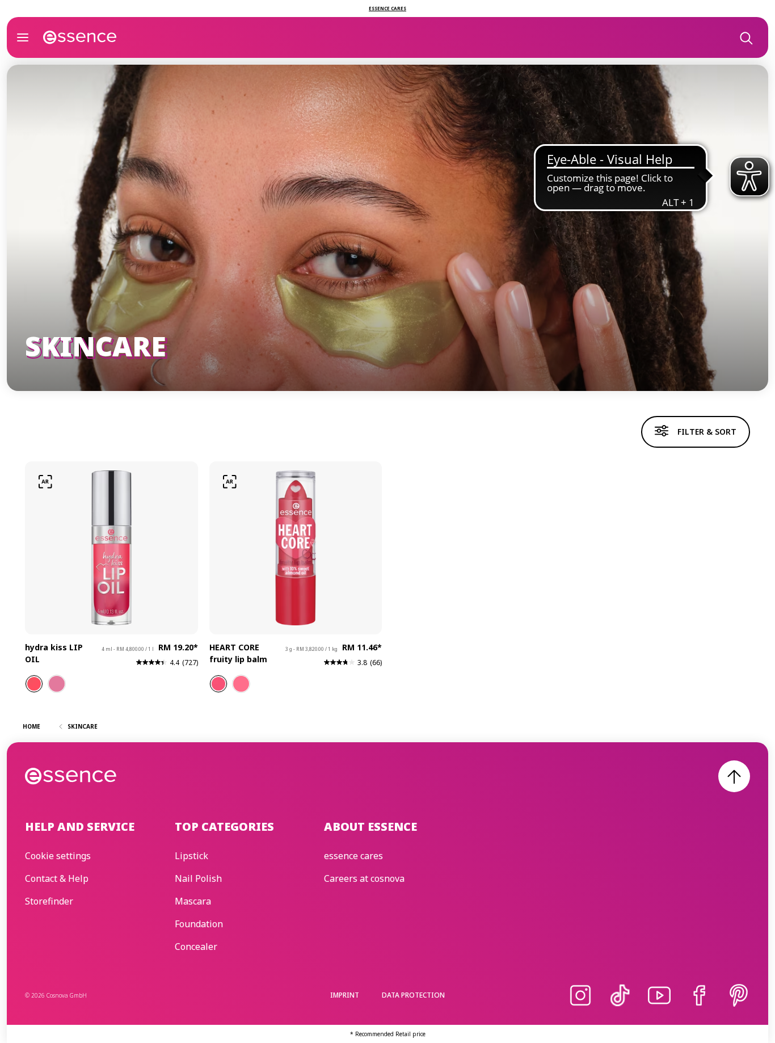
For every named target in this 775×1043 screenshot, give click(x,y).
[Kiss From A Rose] (57, 684)
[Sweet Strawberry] (241, 684)
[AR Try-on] (45, 481)
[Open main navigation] (22, 37)
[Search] (745, 37)
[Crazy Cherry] (218, 684)
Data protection (413, 995)
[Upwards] (734, 776)
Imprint (344, 995)
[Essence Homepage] (80, 37)
